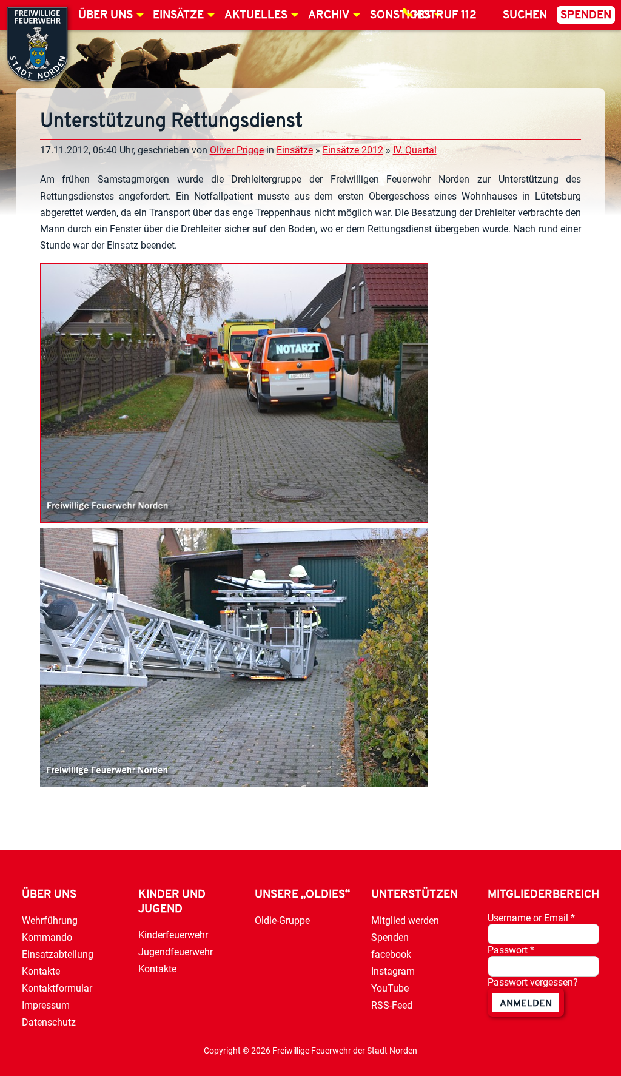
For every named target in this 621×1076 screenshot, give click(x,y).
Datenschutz (49, 1022)
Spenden (585, 15)
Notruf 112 (445, 15)
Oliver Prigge (237, 150)
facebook (391, 954)
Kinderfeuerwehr (173, 935)
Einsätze (178, 15)
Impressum (46, 1005)
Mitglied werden (405, 920)
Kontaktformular (57, 988)
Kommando (47, 937)
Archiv (328, 15)
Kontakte (41, 971)
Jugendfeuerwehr (175, 952)
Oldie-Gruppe (282, 920)
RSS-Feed (391, 1005)
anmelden (526, 1004)
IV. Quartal (415, 150)
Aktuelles (255, 15)
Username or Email (531, 918)
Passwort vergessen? (533, 982)
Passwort (511, 950)
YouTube (390, 988)
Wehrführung (50, 920)
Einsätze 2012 (353, 150)
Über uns (105, 15)
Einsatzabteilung (57, 954)
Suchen (525, 15)
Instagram (393, 971)
